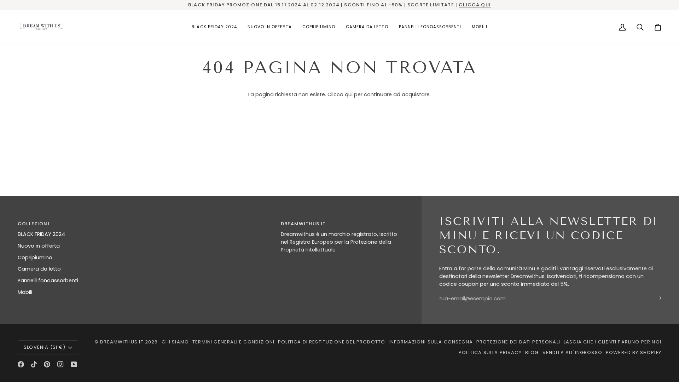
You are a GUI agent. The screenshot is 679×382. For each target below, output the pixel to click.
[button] (319, 27)
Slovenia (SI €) (45, 347)
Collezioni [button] (34, 223)
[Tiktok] (34, 364)
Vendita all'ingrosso (572, 352)
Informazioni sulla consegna (431, 341)
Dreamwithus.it (121, 341)
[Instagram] (60, 364)
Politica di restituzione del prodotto (331, 341)
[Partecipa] (655, 297)
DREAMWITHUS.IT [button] (303, 223)
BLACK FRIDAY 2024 (41, 234)
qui (349, 94)
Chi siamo (175, 341)
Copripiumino (35, 257)
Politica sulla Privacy (490, 352)
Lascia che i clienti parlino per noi (612, 341)
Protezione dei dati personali (518, 341)
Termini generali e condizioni (233, 341)
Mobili (25, 292)
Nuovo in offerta (39, 245)
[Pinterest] (47, 364)
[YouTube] (74, 364)
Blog (532, 352)
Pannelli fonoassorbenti (48, 280)
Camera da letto (39, 268)
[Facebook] (21, 364)
